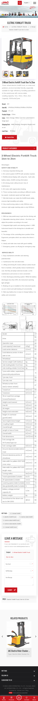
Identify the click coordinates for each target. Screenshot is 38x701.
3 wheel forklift (16, 514)
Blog (27, 691)
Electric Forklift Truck (24, 155)
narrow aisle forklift (27, 517)
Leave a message (19, 697)
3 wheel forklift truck (11, 527)
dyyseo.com (21, 691)
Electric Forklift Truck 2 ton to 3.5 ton (18, 599)
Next (35, 636)
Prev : (5, 599)
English (26, 3)
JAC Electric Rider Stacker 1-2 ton (19, 650)
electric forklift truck (10, 517)
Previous (2, 636)
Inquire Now (10, 137)
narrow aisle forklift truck (12, 520)
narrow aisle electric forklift (13, 524)
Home (6, 27)
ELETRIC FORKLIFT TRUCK (19, 27)
